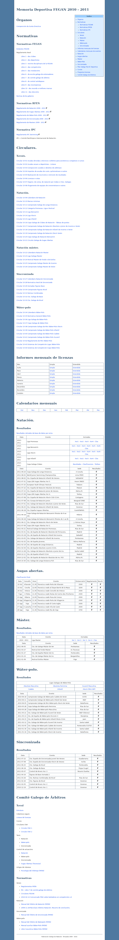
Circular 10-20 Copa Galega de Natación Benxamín (36, 237)
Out (22, 410)
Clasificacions (88, 464)
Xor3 (86, 441)
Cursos (80, 69)
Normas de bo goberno (25, 96)
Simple (52, 368)
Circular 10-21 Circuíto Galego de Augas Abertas (35, 240)
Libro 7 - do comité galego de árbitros (35, 78)
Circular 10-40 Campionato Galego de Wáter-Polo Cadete (38, 334)
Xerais (82, 35)
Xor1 (76, 441)
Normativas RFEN (86, 27)
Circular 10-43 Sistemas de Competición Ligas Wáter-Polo (38, 344)
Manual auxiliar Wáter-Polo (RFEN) (34, 925)
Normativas (81, 22)
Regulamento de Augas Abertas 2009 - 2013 (33, 112)
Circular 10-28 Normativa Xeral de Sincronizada (34, 282)
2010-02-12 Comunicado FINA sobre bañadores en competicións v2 (46, 897)
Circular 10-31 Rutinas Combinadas (30, 293)
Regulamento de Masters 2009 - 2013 (31, 122)
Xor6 (98, 446)
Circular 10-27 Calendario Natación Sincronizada (35, 279)
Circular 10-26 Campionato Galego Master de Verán (36, 267)
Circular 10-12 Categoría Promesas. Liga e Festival (36, 208)
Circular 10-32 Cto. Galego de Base (30, 297)
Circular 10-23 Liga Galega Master (29, 256)
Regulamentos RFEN (28, 886)
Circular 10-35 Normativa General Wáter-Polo (34, 316)
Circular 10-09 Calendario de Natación (31, 198)
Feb (66, 410)
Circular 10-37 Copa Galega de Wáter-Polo (32, 323)
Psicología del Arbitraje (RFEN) (32, 871)
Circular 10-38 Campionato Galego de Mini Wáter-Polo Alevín (39, 326)
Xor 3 (85, 640)
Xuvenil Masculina (89, 686)
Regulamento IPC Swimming (27, 134)
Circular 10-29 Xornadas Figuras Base (31, 286)
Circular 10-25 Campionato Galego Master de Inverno (37, 263)
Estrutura (20, 810)
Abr (88, 410)
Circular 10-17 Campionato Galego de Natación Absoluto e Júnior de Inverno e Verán (48, 226)
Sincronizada (84, 46)
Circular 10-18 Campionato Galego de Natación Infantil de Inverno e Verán (45, 230)
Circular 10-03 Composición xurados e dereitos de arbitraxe (39, 168)
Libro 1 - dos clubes (28, 56)
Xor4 (91, 441)
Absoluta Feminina (60, 686)
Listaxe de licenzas (24, 817)
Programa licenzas (84, 72)
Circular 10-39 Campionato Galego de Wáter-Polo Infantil (38, 330)
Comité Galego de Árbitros (87, 75)
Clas (96, 441)
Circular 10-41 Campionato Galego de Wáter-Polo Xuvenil (38, 337)
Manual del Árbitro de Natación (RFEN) (35, 904)
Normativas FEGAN (86, 25)
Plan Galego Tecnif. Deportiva (88, 67)
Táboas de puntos (62, 222)
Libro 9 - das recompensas (31, 85)
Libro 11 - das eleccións (30, 92)
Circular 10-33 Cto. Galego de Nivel (30, 300)
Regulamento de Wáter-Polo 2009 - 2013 (32, 115)
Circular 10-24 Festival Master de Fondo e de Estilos (36, 260)
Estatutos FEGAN (23, 49)
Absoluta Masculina (31, 686)
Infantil (60, 689)
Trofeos (97, 464)
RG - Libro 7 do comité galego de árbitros (36, 890)
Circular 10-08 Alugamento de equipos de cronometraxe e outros (41, 185)
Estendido (76, 368)
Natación (83, 38)
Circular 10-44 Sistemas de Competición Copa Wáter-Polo (38, 348)
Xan (55, 410)
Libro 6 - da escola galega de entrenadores (37, 74)
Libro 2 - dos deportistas (30, 60)
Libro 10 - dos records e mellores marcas (36, 88)
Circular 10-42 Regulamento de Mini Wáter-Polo (34, 341)
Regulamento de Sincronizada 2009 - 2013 (33, 119)
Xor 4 (90, 640)
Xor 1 (74, 640)
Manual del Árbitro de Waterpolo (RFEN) (36, 922)
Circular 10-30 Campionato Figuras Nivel (32, 289)
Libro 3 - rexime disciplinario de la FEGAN (37, 63)
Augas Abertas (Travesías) (31, 864)
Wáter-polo (83, 43)
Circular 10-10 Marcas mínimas (28, 201)
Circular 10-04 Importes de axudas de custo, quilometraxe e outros (42, 171)
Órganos (80, 19)
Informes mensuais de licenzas (88, 48)
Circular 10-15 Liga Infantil (26, 219)
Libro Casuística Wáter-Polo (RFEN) (34, 929)
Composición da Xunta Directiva (29, 26)
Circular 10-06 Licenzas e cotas (28, 178)
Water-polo (25, 842)
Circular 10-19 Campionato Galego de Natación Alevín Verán (39, 233)
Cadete (31, 689)
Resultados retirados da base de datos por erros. (35, 433)
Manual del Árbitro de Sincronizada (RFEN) (37, 915)
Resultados (77, 464)
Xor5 (93, 446)
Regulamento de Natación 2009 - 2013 (31, 108)
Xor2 (81, 441)
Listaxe (53, 164)
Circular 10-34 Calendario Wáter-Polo (30, 312)
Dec (44, 410)
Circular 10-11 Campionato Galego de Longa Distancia (37, 205)
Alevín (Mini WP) (89, 689)
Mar (77, 410)
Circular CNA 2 (26, 832)
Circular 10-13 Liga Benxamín (28, 212)
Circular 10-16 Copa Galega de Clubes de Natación (36, 222)
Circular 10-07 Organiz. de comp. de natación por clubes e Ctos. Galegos (44, 182)
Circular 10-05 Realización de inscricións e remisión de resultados (41, 175)
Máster (82, 40)
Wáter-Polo (81, 62)
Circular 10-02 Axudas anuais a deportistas (33, 164)
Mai (98, 410)
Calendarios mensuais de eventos (89, 51)
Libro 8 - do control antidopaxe (32, 81)
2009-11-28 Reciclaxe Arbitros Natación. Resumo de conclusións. (45, 908)
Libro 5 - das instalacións (30, 71)
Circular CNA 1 (26, 828)
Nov (33, 410)
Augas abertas (83, 56)
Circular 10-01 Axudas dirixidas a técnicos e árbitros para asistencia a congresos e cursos (50, 161)
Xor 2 (79, 640)
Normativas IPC (85, 30)
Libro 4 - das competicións (31, 67)
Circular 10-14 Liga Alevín (26, 215)
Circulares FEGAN (27, 893)
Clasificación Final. (24, 577)
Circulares (81, 32)
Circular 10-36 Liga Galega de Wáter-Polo (32, 319)
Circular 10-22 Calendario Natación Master (32, 252)
